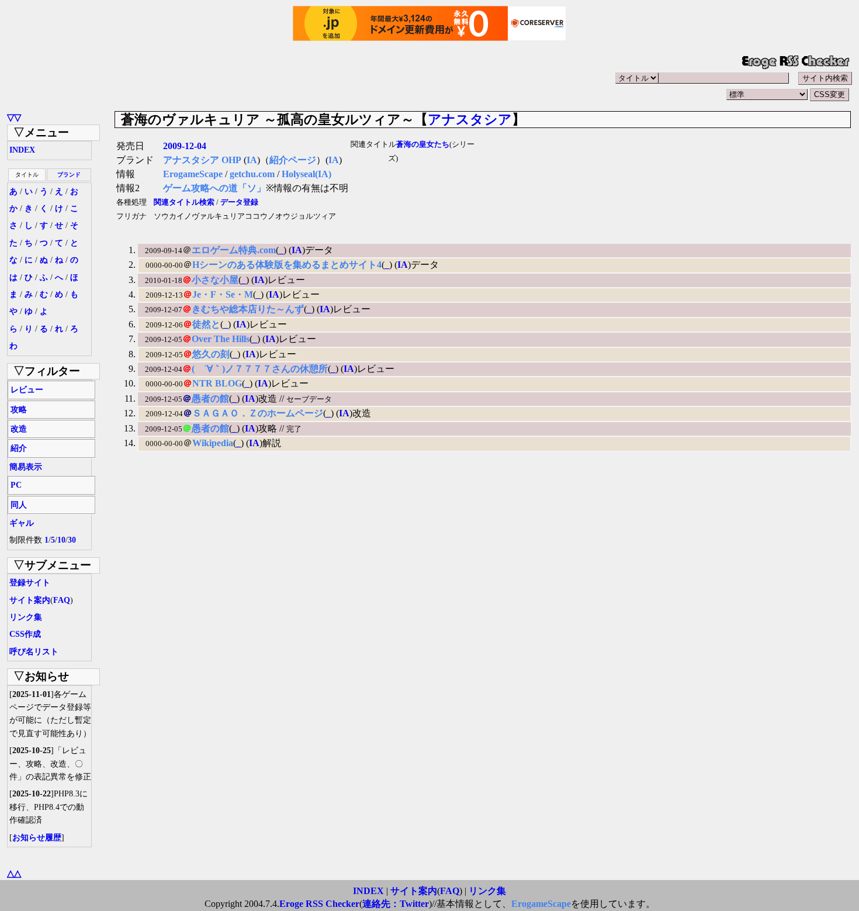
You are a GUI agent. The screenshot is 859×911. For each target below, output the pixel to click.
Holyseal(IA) (306, 174)
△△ (14, 873)
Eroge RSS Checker (319, 904)
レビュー (27, 389)
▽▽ (14, 117)
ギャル (21, 523)
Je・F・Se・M (222, 294)
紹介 (19, 448)
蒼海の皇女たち (422, 144)
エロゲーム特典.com (234, 250)
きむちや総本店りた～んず (248, 309)
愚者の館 (210, 398)
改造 (19, 429)
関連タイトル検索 (184, 202)
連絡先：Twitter (395, 904)
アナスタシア (470, 119)
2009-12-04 (184, 146)
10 (61, 540)
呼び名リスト (33, 651)
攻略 (19, 409)
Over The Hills (221, 339)
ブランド (69, 174)
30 (72, 540)
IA (252, 160)
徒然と (206, 324)
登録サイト (29, 582)
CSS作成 (25, 634)
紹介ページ (292, 160)
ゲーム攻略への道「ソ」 (214, 188)
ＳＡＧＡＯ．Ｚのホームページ (257, 413)
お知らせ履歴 (36, 837)
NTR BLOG (217, 383)
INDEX (22, 150)
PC (16, 485)
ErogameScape (193, 174)
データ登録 (239, 202)
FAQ (61, 600)
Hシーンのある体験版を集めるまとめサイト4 (287, 265)
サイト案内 (29, 600)
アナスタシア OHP (202, 160)
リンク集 (25, 617)
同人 (19, 505)
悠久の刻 (211, 354)
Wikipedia (212, 443)
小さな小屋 (215, 280)
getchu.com (252, 174)
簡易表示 (25, 467)
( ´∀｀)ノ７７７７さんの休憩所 (260, 369)
